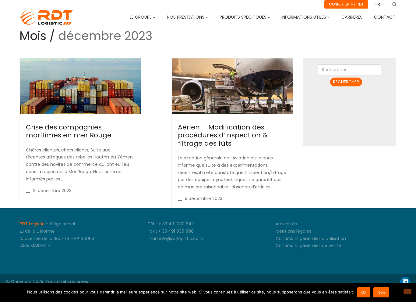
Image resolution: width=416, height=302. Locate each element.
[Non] (407, 291)
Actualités (286, 224)
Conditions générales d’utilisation (311, 238)
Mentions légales (293, 231)
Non (381, 292)
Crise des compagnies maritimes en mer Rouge (68, 131)
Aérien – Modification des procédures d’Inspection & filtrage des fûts (222, 135)
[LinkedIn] (405, 282)
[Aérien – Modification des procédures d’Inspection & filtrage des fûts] (232, 86)
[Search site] (394, 4)
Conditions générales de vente (308, 245)
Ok (363, 292)
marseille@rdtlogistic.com (175, 238)
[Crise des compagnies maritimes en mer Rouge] (80, 86)
